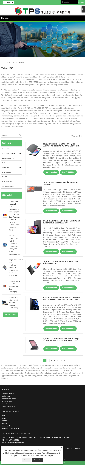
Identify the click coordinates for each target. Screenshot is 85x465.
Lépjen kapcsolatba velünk (10, 428)
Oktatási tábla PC (8, 158)
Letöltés (4, 423)
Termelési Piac (7, 404)
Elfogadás (37, 460)
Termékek (12, 63)
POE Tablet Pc (7, 181)
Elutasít (26, 460)
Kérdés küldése (68, 172)
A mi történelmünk (8, 393)
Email (64, 463)
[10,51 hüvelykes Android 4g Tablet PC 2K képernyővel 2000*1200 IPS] (34, 227)
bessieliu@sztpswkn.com (15, 442)
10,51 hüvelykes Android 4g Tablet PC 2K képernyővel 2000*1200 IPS (61, 222)
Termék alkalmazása (9, 399)
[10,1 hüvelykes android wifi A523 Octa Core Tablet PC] (34, 268)
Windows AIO (6, 172)
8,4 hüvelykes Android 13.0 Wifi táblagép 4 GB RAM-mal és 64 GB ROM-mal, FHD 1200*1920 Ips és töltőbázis (61, 341)
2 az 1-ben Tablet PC (9, 153)
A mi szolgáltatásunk (9, 406)
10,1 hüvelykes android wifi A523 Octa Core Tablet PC (60, 263)
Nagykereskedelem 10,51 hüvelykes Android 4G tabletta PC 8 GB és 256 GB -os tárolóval (61, 146)
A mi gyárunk (6, 396)
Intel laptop (5, 167)
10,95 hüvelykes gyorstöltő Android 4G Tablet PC (60, 183)
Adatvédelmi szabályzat (44, 455)
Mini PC (4, 177)
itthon (4, 63)
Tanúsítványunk (7, 401)
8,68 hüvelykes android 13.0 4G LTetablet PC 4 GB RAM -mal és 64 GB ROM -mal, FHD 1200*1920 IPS (61, 300)
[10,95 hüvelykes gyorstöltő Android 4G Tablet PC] (34, 188)
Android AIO (6, 163)
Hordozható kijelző (8, 186)
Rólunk (4, 418)
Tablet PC (21, 63)
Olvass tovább (51, 172)
